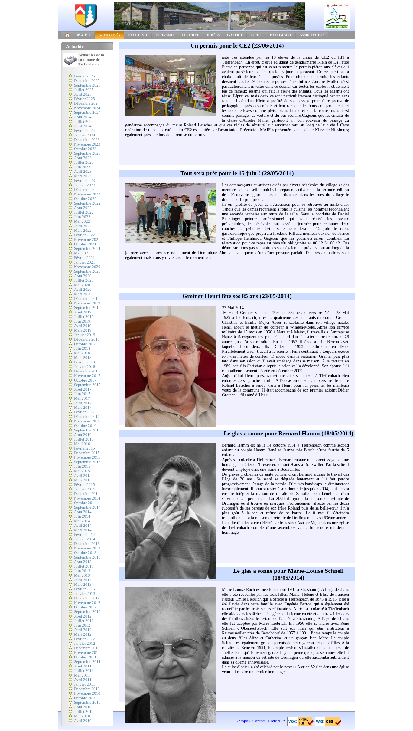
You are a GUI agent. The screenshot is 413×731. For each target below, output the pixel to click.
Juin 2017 (82, 394)
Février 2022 (84, 235)
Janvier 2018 (84, 367)
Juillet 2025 (84, 90)
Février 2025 (84, 99)
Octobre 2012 (85, 607)
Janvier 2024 (84, 135)
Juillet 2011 (84, 671)
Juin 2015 (82, 466)
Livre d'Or (276, 721)
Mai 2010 (82, 716)
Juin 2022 (82, 217)
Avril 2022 (83, 226)
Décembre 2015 (87, 453)
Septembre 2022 (87, 203)
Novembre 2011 (87, 653)
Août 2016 (83, 435)
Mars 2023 (83, 176)
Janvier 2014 (84, 539)
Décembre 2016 (87, 417)
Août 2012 (83, 616)
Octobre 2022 (85, 199)
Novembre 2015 (87, 457)
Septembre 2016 (87, 430)
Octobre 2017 (85, 380)
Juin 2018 (82, 348)
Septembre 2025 (87, 85)
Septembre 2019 (87, 308)
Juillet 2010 (84, 712)
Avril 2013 (83, 580)
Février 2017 (84, 412)
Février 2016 (84, 448)
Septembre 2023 (87, 153)
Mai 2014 (82, 521)
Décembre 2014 (87, 494)
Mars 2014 (83, 530)
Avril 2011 (83, 680)
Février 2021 (84, 258)
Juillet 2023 (84, 162)
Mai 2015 (82, 471)
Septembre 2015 (87, 462)
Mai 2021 (82, 253)
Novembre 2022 (87, 194)
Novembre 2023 (87, 144)
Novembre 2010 (87, 693)
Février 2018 (84, 362)
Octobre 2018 (85, 344)
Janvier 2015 (84, 489)
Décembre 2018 (87, 339)
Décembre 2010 (87, 689)
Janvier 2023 (84, 185)
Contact (258, 721)
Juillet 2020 (84, 280)
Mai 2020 (82, 285)
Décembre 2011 (87, 648)
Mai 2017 (82, 398)
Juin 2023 (82, 167)
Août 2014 (83, 512)
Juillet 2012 (84, 621)
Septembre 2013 (87, 557)
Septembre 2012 (87, 612)
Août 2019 (83, 312)
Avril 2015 (83, 476)
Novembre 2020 (87, 267)
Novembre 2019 (87, 303)
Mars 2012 (83, 634)
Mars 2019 (83, 330)
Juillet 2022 (84, 212)
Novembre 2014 (87, 498)
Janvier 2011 (84, 684)
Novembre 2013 (87, 548)
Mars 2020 (83, 294)
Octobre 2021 (85, 244)
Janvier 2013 (84, 594)
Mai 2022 (82, 221)
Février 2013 (84, 589)
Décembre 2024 (87, 103)
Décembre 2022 (87, 190)
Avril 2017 (83, 403)
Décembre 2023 (87, 140)
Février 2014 (84, 535)
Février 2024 (84, 131)
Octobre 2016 (85, 426)
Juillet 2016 (84, 439)
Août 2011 (83, 666)
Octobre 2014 (85, 503)
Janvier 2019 (84, 335)
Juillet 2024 (84, 122)
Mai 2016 (82, 444)
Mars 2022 (83, 230)
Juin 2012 (82, 625)
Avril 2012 (83, 630)
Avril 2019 (83, 326)
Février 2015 (84, 485)
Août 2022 (83, 208)
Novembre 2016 (87, 421)
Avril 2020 (83, 289)
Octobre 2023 (85, 149)
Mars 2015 (83, 480)
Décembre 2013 (87, 544)
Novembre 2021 (87, 240)
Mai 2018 (82, 353)
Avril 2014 (83, 525)
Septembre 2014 (87, 507)
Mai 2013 (82, 575)
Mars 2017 (83, 407)
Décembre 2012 (87, 598)
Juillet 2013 (84, 566)
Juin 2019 (82, 321)
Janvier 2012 (84, 643)
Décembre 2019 (87, 299)
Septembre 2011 (87, 662)
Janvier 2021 (84, 262)
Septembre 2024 (87, 112)
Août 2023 (83, 158)
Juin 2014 (82, 516)
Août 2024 (83, 117)
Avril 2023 (83, 171)
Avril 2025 (83, 94)
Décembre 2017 (87, 371)
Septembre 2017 (87, 385)
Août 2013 (83, 562)
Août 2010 (83, 707)
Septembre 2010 (87, 702)
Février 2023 (84, 181)
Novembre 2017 (87, 376)
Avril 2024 (83, 126)
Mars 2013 (83, 584)
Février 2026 (84, 76)
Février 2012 (84, 639)
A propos (242, 721)
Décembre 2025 (87, 81)
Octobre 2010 (85, 698)
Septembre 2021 (87, 249)
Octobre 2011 (85, 657)
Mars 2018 (83, 358)
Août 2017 (83, 389)
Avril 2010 (83, 721)
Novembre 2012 (87, 603)
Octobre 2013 (85, 553)
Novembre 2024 (87, 108)
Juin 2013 (82, 571)
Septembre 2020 (87, 271)
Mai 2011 (82, 675)
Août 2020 (83, 276)
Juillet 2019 (84, 317)
